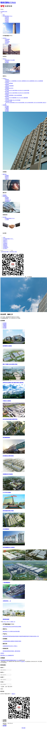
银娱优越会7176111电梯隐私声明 (7, 655)
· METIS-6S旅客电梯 (30, 80)
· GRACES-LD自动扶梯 (10, 102)
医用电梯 (7, 94)
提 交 (2, 688)
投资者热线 (7, 201)
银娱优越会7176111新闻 (10, 60)
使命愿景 (7, 42)
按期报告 (7, 198)
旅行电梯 (7, 89)
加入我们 (4, 217)
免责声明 (23, 661)
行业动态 (7, 61)
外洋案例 (7, 109)
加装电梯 (7, 86)
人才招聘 (7, 219)
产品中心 (4, 78)
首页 (4, 14)
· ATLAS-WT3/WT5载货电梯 (10, 97)
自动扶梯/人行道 (8, 101)
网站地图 (23, 727)
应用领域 (4, 104)
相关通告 (7, 62)
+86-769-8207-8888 (4, 251)
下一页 (10, 621)
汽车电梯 (7, 98)
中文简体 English (3, 11)
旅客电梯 (7, 79)
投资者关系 (5, 196)
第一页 (3, 621)
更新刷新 (4, 195)
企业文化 (4, 38)
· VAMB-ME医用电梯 (17, 95)
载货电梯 (7, 96)
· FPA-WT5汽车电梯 (16, 100)
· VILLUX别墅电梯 (9, 83)
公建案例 (7, 108)
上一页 (6, 621)
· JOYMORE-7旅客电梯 (21, 80)
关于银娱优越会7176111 (7, 16)
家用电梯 (2, 660)
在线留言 (2, 653)
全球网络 (7, 22)
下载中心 (7, 179)
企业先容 (7, 17)
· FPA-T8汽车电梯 (8, 100)
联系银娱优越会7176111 (10, 218)
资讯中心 (4, 58)
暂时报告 (7, 197)
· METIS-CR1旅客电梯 (38, 80)
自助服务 (7, 175)
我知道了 (13, 693)
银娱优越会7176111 (8, 2)
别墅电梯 (7, 82)
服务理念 (7, 176)
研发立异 (7, 18)
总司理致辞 (7, 39)
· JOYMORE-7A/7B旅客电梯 (10, 80)
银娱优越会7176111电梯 (16, 660)
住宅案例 (7, 106)
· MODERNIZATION (9, 88)
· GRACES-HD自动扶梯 (19, 102)
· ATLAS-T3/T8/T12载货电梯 (22, 97)
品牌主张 (7, 40)
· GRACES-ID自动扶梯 (37, 102)
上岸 (1, 12)
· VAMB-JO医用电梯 (9, 95)
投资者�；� (8, 200)
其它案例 (7, 111)
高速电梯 (7, 84)
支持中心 (7, 177)
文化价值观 (7, 41)
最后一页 (13, 621)
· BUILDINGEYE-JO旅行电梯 (11, 90)
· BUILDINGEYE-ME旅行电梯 (23, 90)
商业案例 (7, 107)
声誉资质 (7, 20)
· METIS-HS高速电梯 (9, 85)
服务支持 (4, 174)
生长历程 (7, 19)
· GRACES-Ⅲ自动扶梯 (28, 102)
